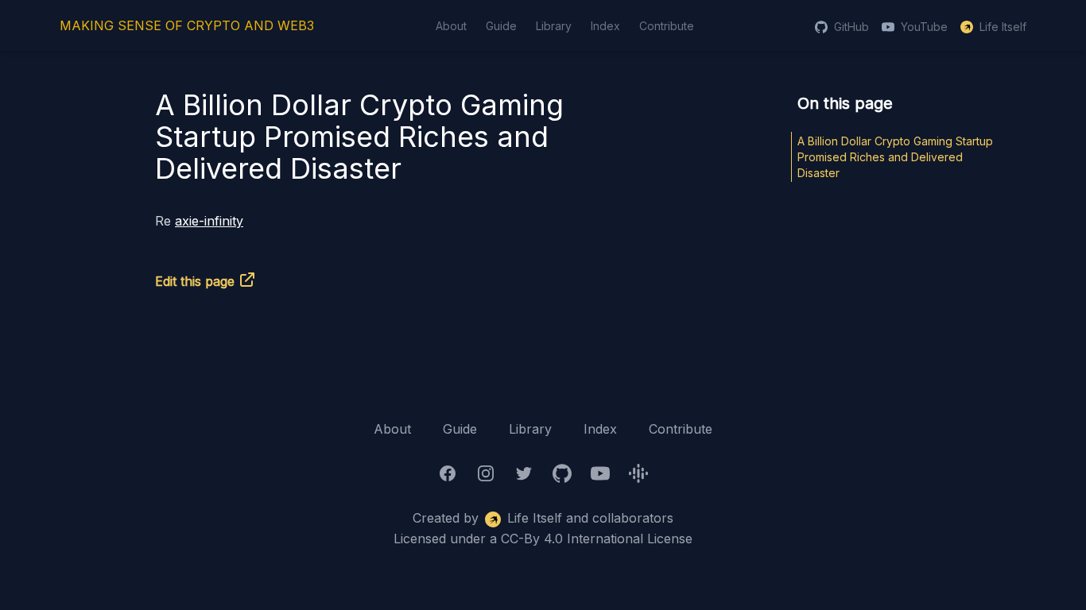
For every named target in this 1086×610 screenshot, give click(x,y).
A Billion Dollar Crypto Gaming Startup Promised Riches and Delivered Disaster (895, 157)
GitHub (851, 26)
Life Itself (1002, 26)
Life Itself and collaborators (590, 518)
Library (554, 26)
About (451, 26)
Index (605, 26)
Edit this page (195, 281)
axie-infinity (209, 221)
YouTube (924, 26)
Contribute (666, 26)
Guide (501, 26)
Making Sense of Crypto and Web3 (187, 25)
